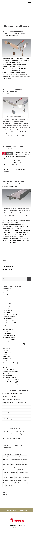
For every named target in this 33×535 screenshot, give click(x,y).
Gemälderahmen (14, 472)
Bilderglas (4, 325)
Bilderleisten (18, 464)
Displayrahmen (25, 467)
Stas (4, 485)
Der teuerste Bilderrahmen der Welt (9, 416)
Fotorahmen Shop (6, 288)
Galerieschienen (14, 35)
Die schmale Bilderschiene (12, 146)
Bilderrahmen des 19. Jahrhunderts (9, 396)
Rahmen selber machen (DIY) (9, 379)
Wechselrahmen (9, 485)
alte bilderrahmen (6, 456)
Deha (11, 467)
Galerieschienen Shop (8, 290)
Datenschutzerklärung (8, 266)
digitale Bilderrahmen (17, 467)
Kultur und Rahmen (7, 318)
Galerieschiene (21, 469)
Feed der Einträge (6, 496)
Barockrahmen (6, 310)
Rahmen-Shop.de (6, 295)
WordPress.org (6, 501)
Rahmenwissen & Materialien (9, 384)
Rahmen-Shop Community (9, 382)
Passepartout (12, 480)
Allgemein (4, 306)
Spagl (3, 360)
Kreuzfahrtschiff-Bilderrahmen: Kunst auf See (12, 393)
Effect (3, 350)
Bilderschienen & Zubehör (8, 335)
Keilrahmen (5, 477)
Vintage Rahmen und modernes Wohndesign (11, 399)
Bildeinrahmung (6, 312)
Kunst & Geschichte (7, 369)
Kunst (3, 367)
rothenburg (12, 482)
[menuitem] (28, 3)
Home (4, 260)
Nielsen (20, 477)
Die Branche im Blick (7, 339)
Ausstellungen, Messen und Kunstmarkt (12, 344)
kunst (16, 477)
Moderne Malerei (6, 447)
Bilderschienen (6, 467)
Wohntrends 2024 (6, 407)
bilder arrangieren (6, 464)
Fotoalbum (5, 365)
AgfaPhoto (5, 341)
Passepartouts (6, 331)
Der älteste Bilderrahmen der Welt (9, 413)
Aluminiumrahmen (14, 456)
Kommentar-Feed (6, 499)
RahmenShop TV (6, 297)
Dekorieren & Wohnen (8, 337)
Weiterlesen (9, 78)
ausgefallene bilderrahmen (15, 459)
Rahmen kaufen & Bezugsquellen (10, 377)
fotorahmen (15, 469)
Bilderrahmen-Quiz (7, 320)
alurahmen (21, 456)
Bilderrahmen (24, 464)
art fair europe (5, 459)
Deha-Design (5, 348)
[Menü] (28, 3)
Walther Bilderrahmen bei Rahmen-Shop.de (11, 410)
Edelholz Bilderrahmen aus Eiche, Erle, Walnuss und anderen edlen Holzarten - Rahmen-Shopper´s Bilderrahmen (15, 434)
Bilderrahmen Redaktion (8, 316)
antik (25, 456)
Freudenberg (5, 352)
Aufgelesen (5, 308)
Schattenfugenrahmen (19, 482)
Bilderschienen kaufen (24, 76)
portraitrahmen (19, 480)
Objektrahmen (5, 480)
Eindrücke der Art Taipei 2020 (8, 419)
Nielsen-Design (6, 356)
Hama (4, 354)
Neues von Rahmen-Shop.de (9, 371)
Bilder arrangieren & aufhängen (10, 314)
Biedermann (5, 346)
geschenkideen (21, 472)
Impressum (5, 263)
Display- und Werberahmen (9, 327)
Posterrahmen (6, 333)
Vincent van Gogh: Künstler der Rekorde (11, 422)
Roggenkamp (5, 358)
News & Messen (6, 373)
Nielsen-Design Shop (7, 292)
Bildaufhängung (12, 461)
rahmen (24, 480)
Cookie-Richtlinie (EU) (8, 269)
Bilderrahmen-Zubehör (8, 322)
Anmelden (5, 494)
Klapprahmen (11, 477)
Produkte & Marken (7, 375)
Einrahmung (9, 469)
